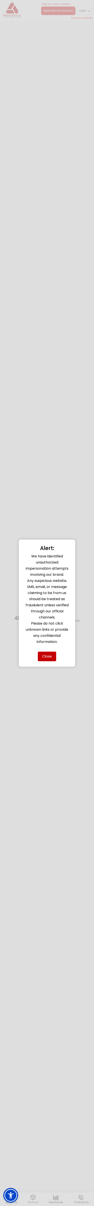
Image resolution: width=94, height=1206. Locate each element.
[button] (10, 1195)
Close (47, 656)
